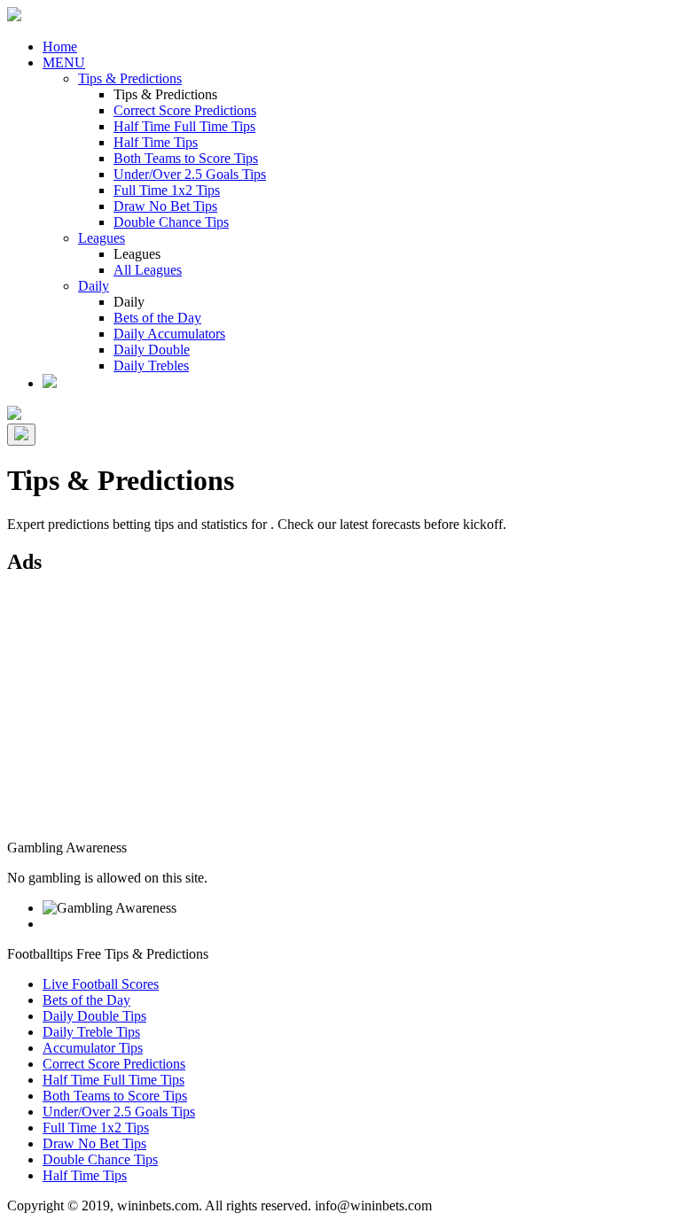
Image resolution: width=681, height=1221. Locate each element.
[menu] (21, 435)
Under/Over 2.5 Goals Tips (190, 174)
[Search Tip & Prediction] (50, 383)
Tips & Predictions (130, 78)
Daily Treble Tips (91, 1031)
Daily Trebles (151, 365)
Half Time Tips (156, 142)
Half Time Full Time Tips (184, 126)
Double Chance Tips (171, 221)
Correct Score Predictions (185, 110)
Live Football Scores (101, 984)
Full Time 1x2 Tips (167, 190)
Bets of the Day (157, 317)
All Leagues (148, 269)
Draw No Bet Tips (165, 206)
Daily (93, 285)
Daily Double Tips (94, 1015)
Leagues (101, 237)
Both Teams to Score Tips (186, 158)
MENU (64, 62)
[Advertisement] (340, 716)
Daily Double (152, 349)
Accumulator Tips (93, 1047)
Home (60, 46)
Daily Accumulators (169, 333)
